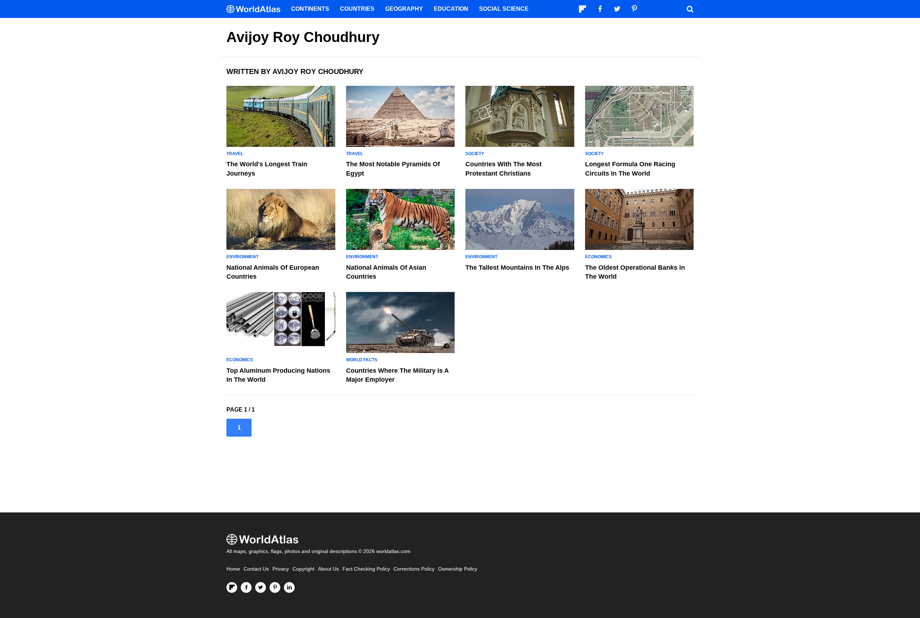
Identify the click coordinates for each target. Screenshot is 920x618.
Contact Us (256, 569)
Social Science (504, 9)
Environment (242, 256)
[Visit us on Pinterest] (275, 587)
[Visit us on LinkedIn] (289, 587)
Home (233, 569)
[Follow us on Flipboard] (231, 587)
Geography (404, 9)
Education (451, 9)
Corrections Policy (414, 569)
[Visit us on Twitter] (260, 587)
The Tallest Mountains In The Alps (517, 267)
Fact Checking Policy (366, 569)
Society (474, 153)
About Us (328, 569)
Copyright (303, 569)
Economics (598, 256)
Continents (310, 9)
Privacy (280, 569)
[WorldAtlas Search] (690, 9)
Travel (234, 153)
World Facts (361, 359)
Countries (357, 9)
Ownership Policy (457, 569)
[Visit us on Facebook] (246, 587)
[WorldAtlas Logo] (256, 9)
